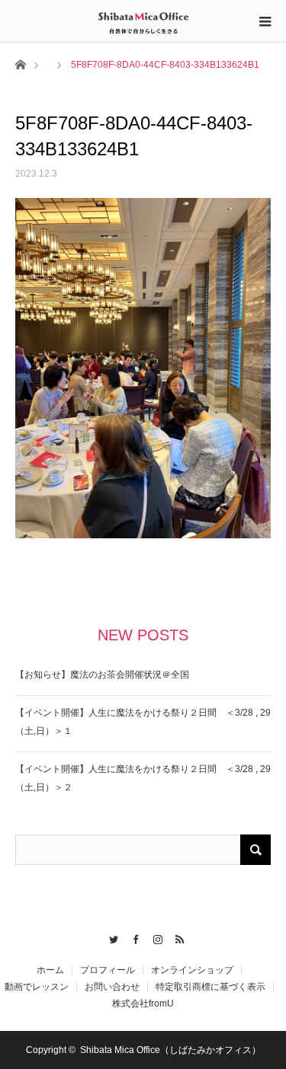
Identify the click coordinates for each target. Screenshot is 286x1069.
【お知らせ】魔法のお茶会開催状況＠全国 (102, 674)
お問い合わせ (112, 986)
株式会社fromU (143, 1003)
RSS (176, 937)
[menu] (264, 21)
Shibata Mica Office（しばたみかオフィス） (170, 1050)
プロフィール (107, 970)
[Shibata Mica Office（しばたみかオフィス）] (143, 20)
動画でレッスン (37, 986)
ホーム (50, 970)
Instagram (154, 937)
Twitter (110, 937)
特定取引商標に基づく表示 (210, 986)
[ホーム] (20, 63)
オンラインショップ (192, 970)
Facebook (132, 937)
